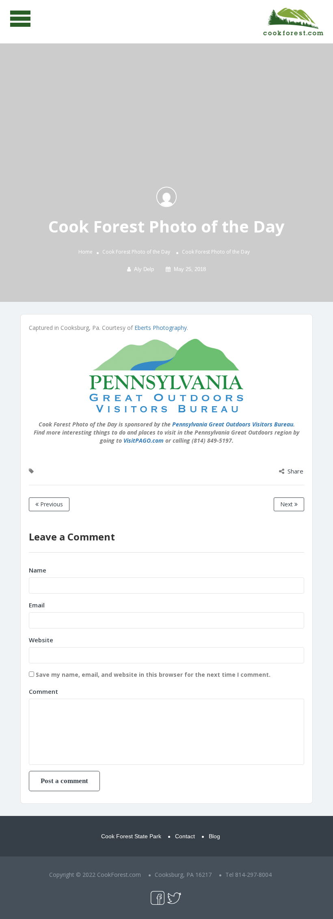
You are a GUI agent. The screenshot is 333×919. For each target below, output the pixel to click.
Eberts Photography (160, 327)
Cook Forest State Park (131, 836)
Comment (43, 691)
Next (287, 504)
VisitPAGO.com (143, 440)
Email (37, 605)
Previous (51, 504)
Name (37, 570)
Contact (185, 836)
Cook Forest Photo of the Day (136, 251)
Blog (214, 836)
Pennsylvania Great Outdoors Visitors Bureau (232, 424)
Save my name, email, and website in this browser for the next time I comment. (153, 674)
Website (41, 640)
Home (85, 251)
